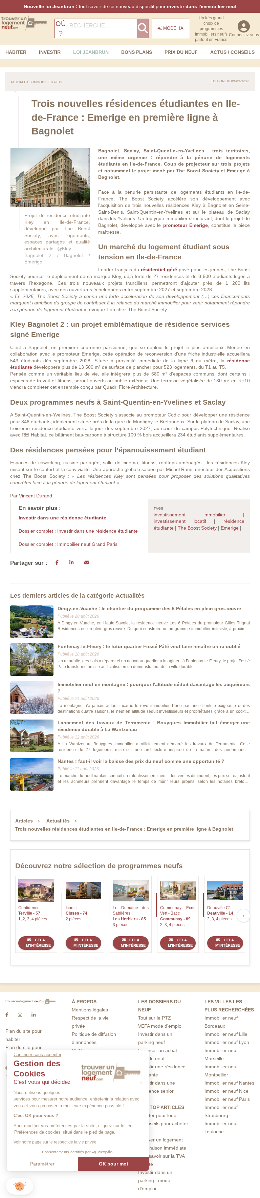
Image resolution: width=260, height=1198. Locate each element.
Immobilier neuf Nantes (229, 1083)
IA (173, 28)
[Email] (86, 563)
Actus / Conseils (232, 52)
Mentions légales (90, 1009)
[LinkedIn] (71, 563)
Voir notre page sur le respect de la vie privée (55, 1142)
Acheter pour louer (158, 1115)
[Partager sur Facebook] (57, 563)
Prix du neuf (181, 52)
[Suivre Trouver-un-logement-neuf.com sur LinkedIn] (33, 1015)
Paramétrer (42, 1164)
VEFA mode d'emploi (160, 1026)
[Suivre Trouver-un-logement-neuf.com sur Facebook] (6, 1015)
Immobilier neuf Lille (225, 1034)
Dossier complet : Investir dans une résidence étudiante (78, 531)
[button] (19, 1186)
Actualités (58, 820)
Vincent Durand (35, 495)
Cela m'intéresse (38, 942)
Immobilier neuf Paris (227, 1099)
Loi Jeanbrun (91, 52)
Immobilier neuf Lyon (226, 1042)
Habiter (15, 52)
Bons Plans (136, 52)
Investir (50, 52)
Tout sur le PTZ (154, 1018)
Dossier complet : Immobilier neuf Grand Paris (68, 544)
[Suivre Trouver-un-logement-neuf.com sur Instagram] (20, 1015)
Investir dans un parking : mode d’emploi (155, 1180)
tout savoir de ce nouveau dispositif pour (130, 6)
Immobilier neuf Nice (226, 1091)
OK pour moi (113, 1164)
